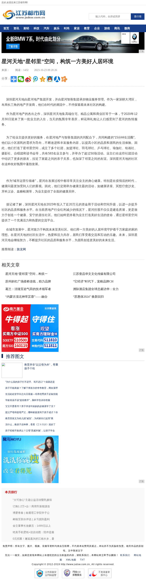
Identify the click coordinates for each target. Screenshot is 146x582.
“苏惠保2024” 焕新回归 (88, 296)
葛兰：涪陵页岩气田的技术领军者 (28, 289)
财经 (26, 28)
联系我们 (125, 555)
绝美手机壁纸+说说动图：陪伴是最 (33, 532)
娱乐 (57, 28)
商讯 (117, 28)
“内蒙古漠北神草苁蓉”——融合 (26, 296)
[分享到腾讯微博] (35, 79)
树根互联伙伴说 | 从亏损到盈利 (31, 519)
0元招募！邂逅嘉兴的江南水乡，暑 (33, 538)
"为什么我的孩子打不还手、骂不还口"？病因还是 (30, 382)
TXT (82, 559)
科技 (36, 28)
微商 (127, 28)
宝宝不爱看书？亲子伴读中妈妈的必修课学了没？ (30, 406)
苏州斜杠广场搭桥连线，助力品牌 (28, 281)
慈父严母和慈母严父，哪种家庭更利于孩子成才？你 (31, 412)
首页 (6, 28)
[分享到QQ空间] (43, 79)
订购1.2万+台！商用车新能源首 (31, 506)
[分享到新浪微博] (28, 79)
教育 (87, 28)
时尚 (67, 28)
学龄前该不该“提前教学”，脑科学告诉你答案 (27, 400)
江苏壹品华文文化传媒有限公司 (94, 273)
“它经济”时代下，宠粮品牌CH (93, 281)
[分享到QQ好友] (50, 79)
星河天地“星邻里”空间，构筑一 (26, 273)
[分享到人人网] (57, 79)
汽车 (46, 28)
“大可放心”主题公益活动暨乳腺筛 (32, 499)
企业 (97, 28)
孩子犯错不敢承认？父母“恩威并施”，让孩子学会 (30, 430)
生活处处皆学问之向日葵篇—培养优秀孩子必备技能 (31, 394)
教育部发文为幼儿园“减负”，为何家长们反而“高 (29, 418)
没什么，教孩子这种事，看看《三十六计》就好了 (30, 424)
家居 (77, 28)
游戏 (107, 28)
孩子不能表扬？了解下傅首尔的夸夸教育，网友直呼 (31, 388)
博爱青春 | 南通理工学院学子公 (31, 512)
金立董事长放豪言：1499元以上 (32, 525)
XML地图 (71, 559)
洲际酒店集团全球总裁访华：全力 (96, 289)
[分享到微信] (21, 79)
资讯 (16, 28)
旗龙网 (21, 249)
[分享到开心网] (64, 79)
